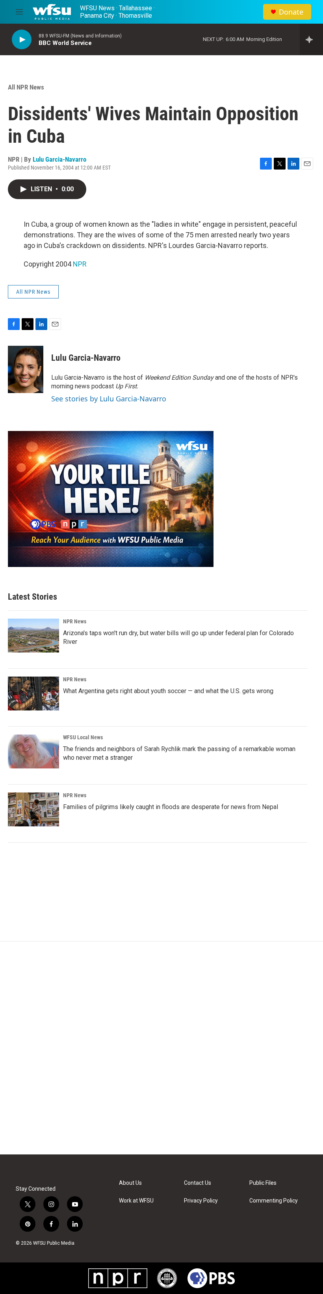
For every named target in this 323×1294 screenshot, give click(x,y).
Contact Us (197, 1183)
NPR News (74, 621)
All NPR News (26, 87)
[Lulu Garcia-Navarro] (25, 369)
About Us (130, 1183)
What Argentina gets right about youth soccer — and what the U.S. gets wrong (168, 691)
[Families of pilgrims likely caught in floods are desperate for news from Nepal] (33, 809)
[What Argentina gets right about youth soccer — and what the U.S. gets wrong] (33, 693)
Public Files (263, 1183)
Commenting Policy (273, 1201)
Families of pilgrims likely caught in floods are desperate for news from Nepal (170, 807)
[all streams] (311, 39)
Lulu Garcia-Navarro (59, 159)
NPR (80, 264)
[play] (21, 39)
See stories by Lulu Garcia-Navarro (108, 398)
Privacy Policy (201, 1201)
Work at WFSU (136, 1201)
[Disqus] (161, 1048)
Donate (291, 12)
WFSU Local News (83, 737)
